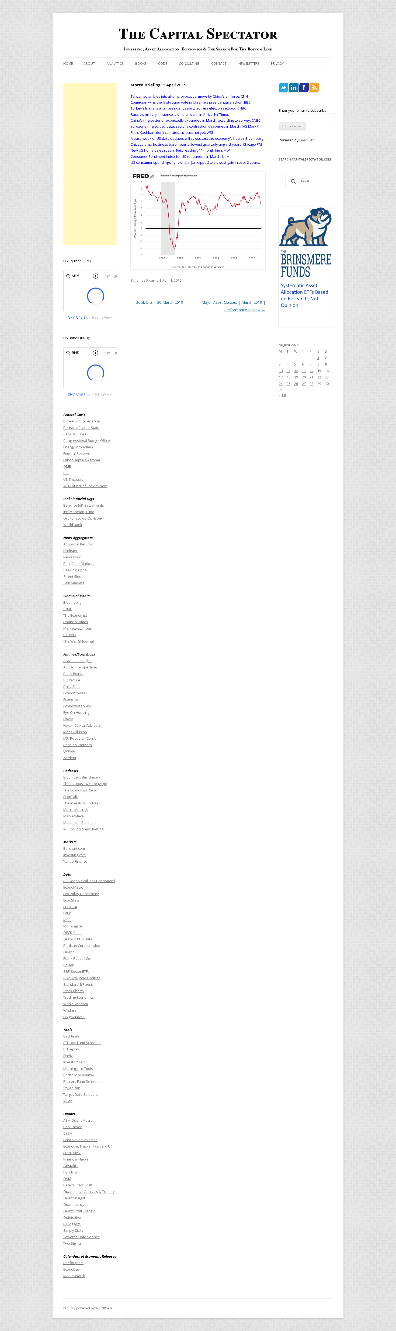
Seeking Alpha (75, 570)
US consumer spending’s (151, 162)
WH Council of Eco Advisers (85, 485)
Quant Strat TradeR (79, 1211)
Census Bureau (76, 434)
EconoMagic (73, 887)
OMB (67, 466)
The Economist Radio (80, 790)
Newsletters (248, 63)
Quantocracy (74, 1204)
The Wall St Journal (78, 641)
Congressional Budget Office (86, 440)
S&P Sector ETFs (76, 971)
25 (288, 383)
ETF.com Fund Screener (82, 1042)
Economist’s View (77, 706)
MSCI (67, 919)
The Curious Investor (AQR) (85, 783)
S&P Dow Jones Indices (81, 977)
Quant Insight (74, 1198)
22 (319, 377)
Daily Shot (71, 686)
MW (227, 150)
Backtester (72, 1036)
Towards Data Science (81, 1236)
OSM (67, 1178)
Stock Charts (73, 990)
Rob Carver (72, 1126)
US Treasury (73, 479)
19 (296, 377)
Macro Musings (75, 809)
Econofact (71, 699)
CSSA (67, 1133)
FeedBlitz (306, 140)
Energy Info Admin (78, 447)
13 (304, 370)
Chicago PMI (253, 144)
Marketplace (73, 816)
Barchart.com (74, 848)
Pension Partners (77, 744)
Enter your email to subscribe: (303, 110)
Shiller (68, 965)
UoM (226, 156)
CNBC (241, 108)
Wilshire (70, 1010)
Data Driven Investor (80, 1139)
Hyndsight (71, 1172)
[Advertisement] (90, 164)
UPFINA (69, 751)
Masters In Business (79, 822)
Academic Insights (77, 660)
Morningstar (73, 926)
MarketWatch (74, 1275)
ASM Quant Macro (78, 1120)
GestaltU (70, 1165)
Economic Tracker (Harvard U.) (87, 1146)
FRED (67, 913)
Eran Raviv (72, 1152)
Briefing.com (73, 1262)
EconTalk (70, 796)
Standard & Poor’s (78, 984)
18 (288, 377)
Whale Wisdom (75, 1003)
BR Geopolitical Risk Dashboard (89, 880)
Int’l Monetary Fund (78, 511)
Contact (219, 63)
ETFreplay (71, 1049)
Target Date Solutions (81, 1094)
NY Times (221, 114)
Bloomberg (254, 138)
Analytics (115, 63)
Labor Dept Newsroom (81, 460)
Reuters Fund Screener (82, 1081)
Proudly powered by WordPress (87, 1308)
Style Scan (71, 1088)
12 (296, 370)
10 (281, 370)
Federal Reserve (76, 453)
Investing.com (74, 854)
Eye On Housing (76, 712)
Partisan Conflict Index (81, 945)
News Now (72, 557)
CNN (244, 96)
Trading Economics (78, 997)
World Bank (72, 524)
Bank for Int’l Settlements (83, 505)
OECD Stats (72, 932)
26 (296, 383)
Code (162, 63)
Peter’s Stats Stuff (77, 1185)
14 (311, 370)
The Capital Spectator (198, 33)
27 (304, 383)
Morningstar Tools (78, 1068)
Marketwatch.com (77, 628)
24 (281, 383)
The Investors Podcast (81, 803)
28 (311, 383)
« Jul (282, 395)
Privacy (277, 63)
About (89, 63)
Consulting (189, 63)
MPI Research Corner (80, 738)
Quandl (69, 952)
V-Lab (67, 1100)
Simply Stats (73, 1230)
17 (281, 377)
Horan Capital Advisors (82, 725)
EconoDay (71, 1269)
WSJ (210, 132)
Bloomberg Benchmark (81, 777)
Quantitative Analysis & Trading (88, 1191)
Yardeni (69, 757)
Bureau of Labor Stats (81, 427)
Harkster (70, 550)
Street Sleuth (74, 576)
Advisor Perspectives (80, 667)
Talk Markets (73, 583)
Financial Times (75, 621)
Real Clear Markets (78, 563)
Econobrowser (75, 693)
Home (68, 63)
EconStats (71, 900)
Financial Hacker (77, 1159)
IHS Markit (250, 126)
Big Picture (71, 680)
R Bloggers (72, 1223)
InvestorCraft (74, 1062)
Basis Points (73, 673)
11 (288, 370)
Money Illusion (75, 731)
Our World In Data (77, 939)
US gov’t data (74, 1016)
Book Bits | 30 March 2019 (157, 302)
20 (304, 377)
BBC (247, 102)
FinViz (68, 1055)
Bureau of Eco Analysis (82, 421)
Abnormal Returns (78, 544)
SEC (66, 472)
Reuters (69, 634)
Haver (68, 718)
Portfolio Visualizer (78, 1075)
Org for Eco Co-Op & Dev (83, 518)
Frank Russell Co (76, 958)
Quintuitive (72, 1217)
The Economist (75, 615)
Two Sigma (72, 1243)
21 (311, 377)
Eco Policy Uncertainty (81, 893)
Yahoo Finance (75, 861)
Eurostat (70, 906)
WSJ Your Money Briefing (83, 829)
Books (140, 63)
